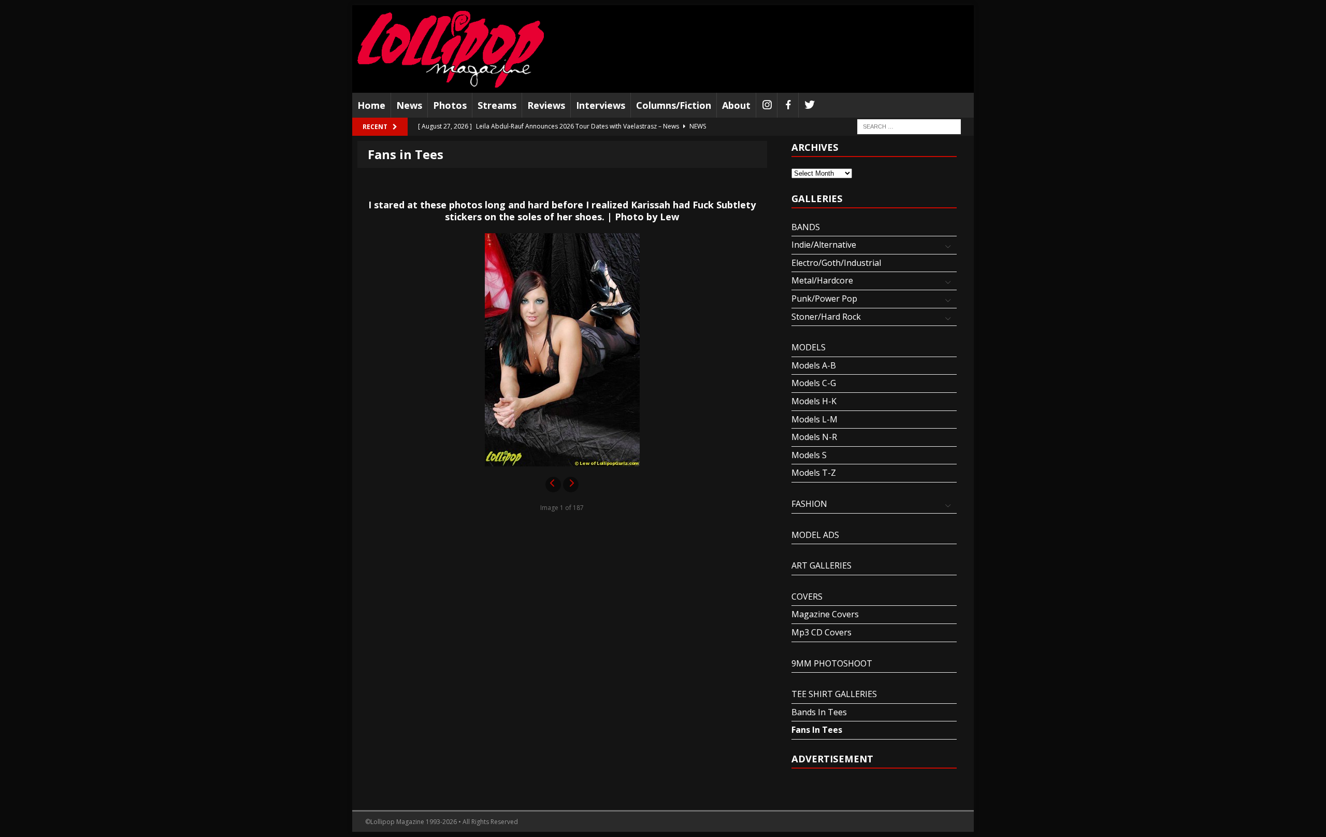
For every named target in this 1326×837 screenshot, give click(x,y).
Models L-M (814, 419)
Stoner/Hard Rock (826, 316)
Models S (809, 455)
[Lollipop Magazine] (450, 49)
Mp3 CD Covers (821, 632)
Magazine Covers (825, 614)
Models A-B (813, 365)
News (409, 105)
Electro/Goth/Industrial (836, 262)
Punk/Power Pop (824, 298)
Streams (497, 105)
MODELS (808, 347)
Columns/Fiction (673, 105)
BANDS (805, 227)
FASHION (809, 503)
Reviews (546, 105)
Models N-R (814, 437)
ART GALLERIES (821, 565)
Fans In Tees (816, 729)
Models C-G (813, 383)
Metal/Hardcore (822, 280)
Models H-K (814, 401)
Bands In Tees (819, 712)
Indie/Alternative (823, 244)
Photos (450, 105)
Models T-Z (813, 472)
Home (371, 105)
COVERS (807, 596)
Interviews (600, 105)
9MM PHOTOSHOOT (831, 663)
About (736, 105)
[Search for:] (909, 126)
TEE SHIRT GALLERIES (834, 694)
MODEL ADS (815, 535)
